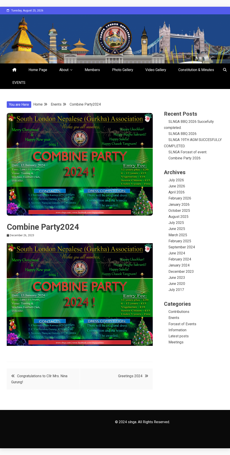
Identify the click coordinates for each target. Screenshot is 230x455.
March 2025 (177, 235)
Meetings (176, 342)
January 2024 (179, 265)
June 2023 (176, 277)
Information (177, 330)
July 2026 (176, 180)
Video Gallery (155, 70)
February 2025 (179, 241)
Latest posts (178, 336)
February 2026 (179, 198)
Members (92, 70)
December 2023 (181, 271)
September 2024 (181, 247)
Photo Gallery (122, 70)
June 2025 (176, 229)
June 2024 (176, 253)
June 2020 (176, 284)
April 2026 (176, 192)
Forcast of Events (182, 324)
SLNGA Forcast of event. (187, 152)
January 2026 (179, 204)
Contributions (178, 312)
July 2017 (176, 290)
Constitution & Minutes (196, 70)
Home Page (38, 70)
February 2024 (179, 259)
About (64, 70)
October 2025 (179, 210)
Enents (173, 318)
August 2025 (178, 216)
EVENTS (18, 82)
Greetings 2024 (130, 376)
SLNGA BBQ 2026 (182, 134)
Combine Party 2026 (184, 158)
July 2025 (176, 223)
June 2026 (176, 186)
